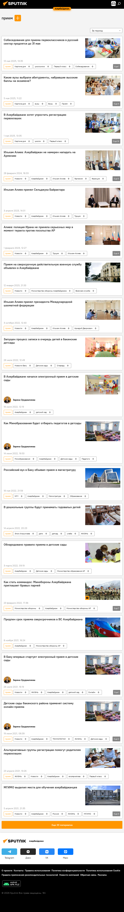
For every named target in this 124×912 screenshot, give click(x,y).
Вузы (50, 103)
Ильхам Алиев (59, 178)
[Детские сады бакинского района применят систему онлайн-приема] (102, 711)
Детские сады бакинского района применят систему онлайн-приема (38, 705)
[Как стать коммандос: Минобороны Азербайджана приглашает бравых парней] (102, 590)
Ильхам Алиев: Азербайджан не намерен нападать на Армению (39, 154)
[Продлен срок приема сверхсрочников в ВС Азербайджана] (102, 627)
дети (41, 533)
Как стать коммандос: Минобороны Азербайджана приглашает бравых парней (37, 583)
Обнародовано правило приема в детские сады (35, 544)
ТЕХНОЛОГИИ (59, 739)
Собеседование (82, 66)
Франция (96, 178)
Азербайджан (37, 178)
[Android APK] (11, 884)
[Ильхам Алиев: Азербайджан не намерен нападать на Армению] (102, 160)
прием (7, 17)
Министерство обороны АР (79, 608)
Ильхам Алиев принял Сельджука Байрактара (34, 189)
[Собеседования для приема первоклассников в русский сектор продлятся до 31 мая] (102, 48)
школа (38, 141)
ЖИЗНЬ (84, 533)
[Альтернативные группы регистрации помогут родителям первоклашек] (102, 758)
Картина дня (20, 66)
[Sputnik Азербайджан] (16, 6)
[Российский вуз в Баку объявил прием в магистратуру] (102, 478)
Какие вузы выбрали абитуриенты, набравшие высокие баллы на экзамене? (41, 79)
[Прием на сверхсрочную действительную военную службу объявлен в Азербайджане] (102, 272)
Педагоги (86, 459)
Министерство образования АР (71, 571)
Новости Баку (21, 365)
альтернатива (74, 776)
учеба (69, 533)
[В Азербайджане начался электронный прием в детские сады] (102, 385)
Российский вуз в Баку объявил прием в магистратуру (40, 470)
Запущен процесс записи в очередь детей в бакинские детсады (40, 341)
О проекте (7, 870)
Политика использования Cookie (103, 870)
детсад (55, 533)
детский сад (41, 412)
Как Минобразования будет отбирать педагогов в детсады (42, 423)
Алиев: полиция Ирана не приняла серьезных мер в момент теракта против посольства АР (38, 228)
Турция (77, 216)
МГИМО (87, 814)
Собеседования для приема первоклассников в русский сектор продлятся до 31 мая (41, 41)
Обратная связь (88, 874)
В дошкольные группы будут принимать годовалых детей (42, 507)
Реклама (102, 874)
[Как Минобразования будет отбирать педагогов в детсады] (102, 431)
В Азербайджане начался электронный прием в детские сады (41, 378)
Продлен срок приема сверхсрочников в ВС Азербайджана (43, 619)
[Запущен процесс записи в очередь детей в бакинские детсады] (102, 347)
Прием (65, 103)
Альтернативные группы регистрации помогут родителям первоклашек (42, 751)
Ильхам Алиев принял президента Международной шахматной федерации (38, 303)
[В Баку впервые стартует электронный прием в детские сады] (102, 665)
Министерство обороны (25, 608)
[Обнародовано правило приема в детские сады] (102, 553)
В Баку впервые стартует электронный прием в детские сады (41, 658)
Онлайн (91, 692)
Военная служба (83, 291)
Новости (18, 178)
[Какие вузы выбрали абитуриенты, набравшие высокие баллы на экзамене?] (102, 85)
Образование (76, 496)
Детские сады (42, 365)
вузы (37, 103)
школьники (40, 66)
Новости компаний (69, 874)
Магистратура (55, 496)
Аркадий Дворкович (83, 328)
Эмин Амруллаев (22, 533)
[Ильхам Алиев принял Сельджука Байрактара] (102, 198)
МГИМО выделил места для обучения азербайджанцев (40, 787)
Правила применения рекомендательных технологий (30, 874)
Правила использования (37, 870)
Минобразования (22, 459)
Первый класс (60, 66)
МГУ (16, 496)
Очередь (61, 365)
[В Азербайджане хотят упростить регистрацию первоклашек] (102, 123)
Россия (56, 814)
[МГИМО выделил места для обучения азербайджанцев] (102, 795)
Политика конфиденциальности (68, 870)
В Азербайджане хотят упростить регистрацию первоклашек (35, 116)
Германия (78, 178)
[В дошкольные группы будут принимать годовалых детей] (102, 515)
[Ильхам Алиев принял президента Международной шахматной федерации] (102, 310)
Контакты (19, 870)
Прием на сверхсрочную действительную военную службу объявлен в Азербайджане (43, 266)
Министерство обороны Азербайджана (49, 291)
